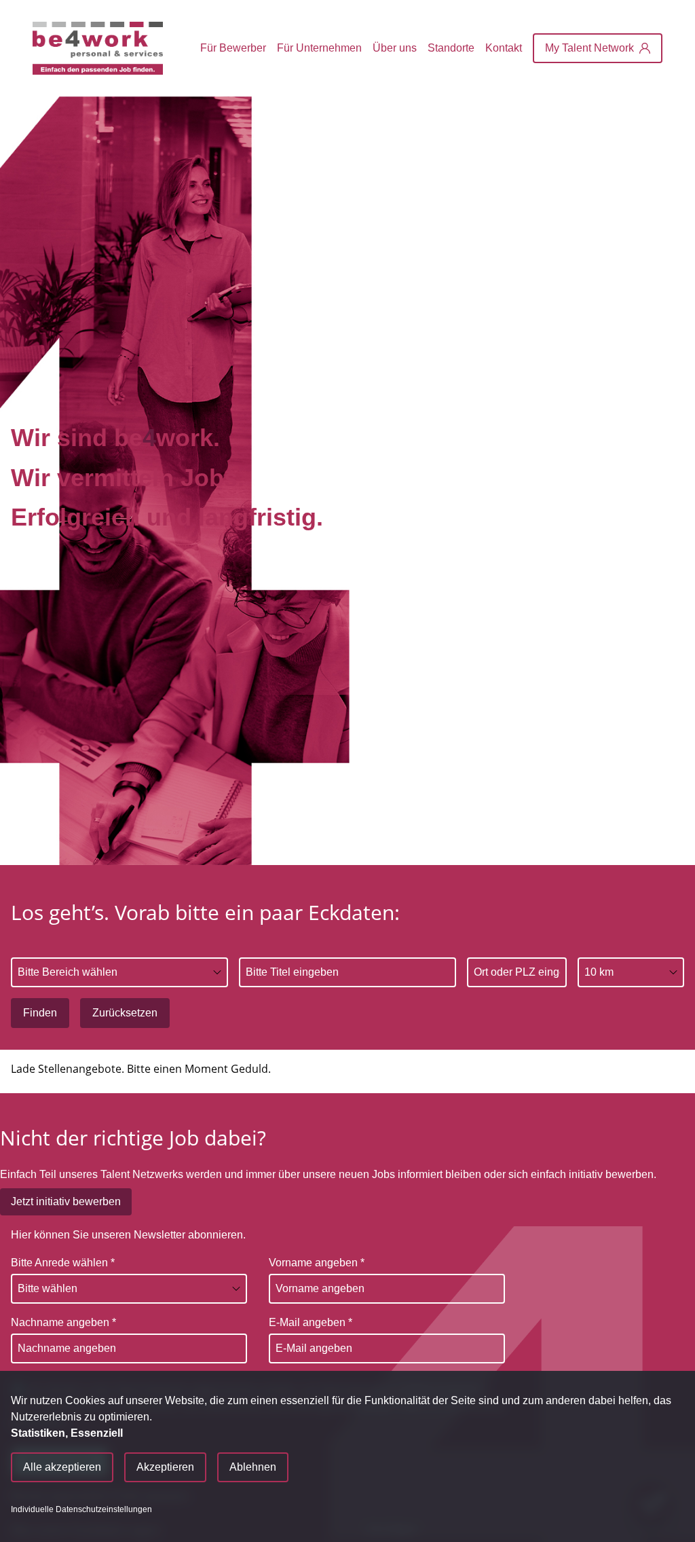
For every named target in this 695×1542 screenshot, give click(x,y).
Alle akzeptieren (62, 1467)
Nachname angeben (63, 1322)
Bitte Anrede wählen (63, 1262)
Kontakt (503, 48)
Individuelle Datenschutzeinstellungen (81, 1509)
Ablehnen (252, 1467)
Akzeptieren (165, 1467)
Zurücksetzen (124, 1012)
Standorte (451, 48)
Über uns (395, 48)
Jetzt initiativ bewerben (66, 1201)
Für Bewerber (233, 48)
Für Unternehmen (319, 48)
